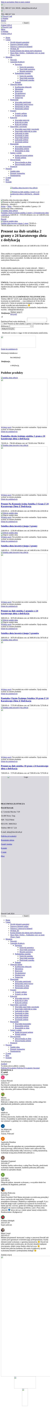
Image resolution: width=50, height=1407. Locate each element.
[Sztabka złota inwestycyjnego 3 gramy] (9, 513)
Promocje (13, 167)
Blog (3, 856)
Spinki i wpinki (16, 153)
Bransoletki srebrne (22, 149)
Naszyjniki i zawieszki (18, 127)
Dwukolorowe (20, 93)
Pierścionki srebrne (22, 109)
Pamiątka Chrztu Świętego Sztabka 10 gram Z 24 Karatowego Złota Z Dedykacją (24, 699)
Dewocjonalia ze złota (23, 162)
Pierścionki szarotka (27, 80)
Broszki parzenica (26, 71)
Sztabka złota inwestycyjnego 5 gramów (20, 633)
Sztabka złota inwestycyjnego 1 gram (15, 223)
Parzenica (18, 64)
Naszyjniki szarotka (27, 78)
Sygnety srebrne (21, 113)
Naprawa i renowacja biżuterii (21, 47)
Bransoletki (14, 144)
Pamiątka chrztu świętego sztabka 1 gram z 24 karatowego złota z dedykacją (23, 437)
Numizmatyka (15, 175)
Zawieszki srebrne (21, 142)
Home (3, 206)
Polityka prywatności (8, 836)
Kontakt (4, 848)
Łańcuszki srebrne (21, 140)
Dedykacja (5, 313)
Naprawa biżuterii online (19, 44)
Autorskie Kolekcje (17, 62)
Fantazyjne (19, 98)
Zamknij (4, 1064)
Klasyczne (19, 91)
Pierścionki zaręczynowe (24, 104)
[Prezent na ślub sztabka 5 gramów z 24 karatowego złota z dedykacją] (14, 552)
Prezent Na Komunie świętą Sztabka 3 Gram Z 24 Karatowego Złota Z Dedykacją (25, 505)
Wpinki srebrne (20, 158)
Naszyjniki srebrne (22, 138)
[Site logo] (6, 16)
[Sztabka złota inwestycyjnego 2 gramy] (9, 533)
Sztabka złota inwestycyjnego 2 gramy (19, 546)
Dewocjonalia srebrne (23, 164)
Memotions (19, 89)
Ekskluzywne (20, 95)
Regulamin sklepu (7, 840)
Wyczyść (13, 314)
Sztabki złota (15, 171)
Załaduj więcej (6, 1255)
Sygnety (13, 111)
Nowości (13, 60)
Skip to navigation (8, 2)
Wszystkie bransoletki (23, 147)
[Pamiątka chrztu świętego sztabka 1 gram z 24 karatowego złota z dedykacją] (9, 378)
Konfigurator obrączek (23, 87)
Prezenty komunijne (17, 173)
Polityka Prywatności (17, 1068)
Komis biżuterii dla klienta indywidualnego (26, 51)
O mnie (3, 852)
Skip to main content (22, 2)
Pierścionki (14, 100)
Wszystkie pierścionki (23, 102)
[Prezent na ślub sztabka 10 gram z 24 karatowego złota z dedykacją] (14, 708)
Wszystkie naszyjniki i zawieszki (27, 129)
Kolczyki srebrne (21, 124)
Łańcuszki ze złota (21, 133)
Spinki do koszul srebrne (24, 155)
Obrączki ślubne (16, 84)
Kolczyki (13, 118)
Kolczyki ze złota (21, 122)
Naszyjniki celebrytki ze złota (26, 131)
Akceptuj (36, 1068)
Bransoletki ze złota (22, 151)
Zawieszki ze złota (21, 135)
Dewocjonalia (15, 160)
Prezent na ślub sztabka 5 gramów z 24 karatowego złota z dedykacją (19, 612)
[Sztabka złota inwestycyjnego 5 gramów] (9, 620)
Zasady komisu (6, 844)
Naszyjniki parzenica (27, 69)
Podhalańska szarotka (23, 73)
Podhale (18, 82)
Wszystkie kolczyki (22, 120)
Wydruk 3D (14, 49)
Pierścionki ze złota (22, 107)
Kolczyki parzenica (27, 67)
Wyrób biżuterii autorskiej (19, 42)
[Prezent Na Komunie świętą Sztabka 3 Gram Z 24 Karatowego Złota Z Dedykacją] (14, 445)
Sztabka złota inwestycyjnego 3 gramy (19, 526)
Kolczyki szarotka (26, 76)
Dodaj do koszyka (8, 329)
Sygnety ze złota (21, 115)
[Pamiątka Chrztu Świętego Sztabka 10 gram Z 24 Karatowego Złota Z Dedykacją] (9, 640)
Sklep (9, 206)
